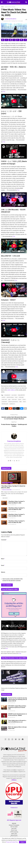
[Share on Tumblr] (14, 40)
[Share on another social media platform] (25, 40)
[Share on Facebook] (2, 40)
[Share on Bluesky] (21, 40)
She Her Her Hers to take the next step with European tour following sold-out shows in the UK (17, 699)
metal (19, 399)
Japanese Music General (10, 6)
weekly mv (12, 403)
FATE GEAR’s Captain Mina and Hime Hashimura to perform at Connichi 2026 (17, 707)
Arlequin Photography (14, 825)
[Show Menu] (2, 2)
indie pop (21, 397)
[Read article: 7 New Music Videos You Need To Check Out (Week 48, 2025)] (4, 522)
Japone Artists (14, 835)
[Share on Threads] (17, 40)
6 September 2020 (7, 21)
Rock (24, 401)
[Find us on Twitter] (9, 739)
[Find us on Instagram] (12, 739)
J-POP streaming (14, 831)
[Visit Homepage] (14, 2)
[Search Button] (26, 2)
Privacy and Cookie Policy (12, 842)
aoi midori (14, 395)
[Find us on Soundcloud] (19, 739)
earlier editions (11, 390)
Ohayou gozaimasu (13, 401)
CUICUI (3, 397)
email (19, 653)
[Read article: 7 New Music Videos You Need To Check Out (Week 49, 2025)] (4, 516)
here (7, 648)
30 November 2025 (12, 524)
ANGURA (14, 823)
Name (3, 558)
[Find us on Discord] (22, 739)
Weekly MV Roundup (7, 482)
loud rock (14, 399)
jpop (9, 399)
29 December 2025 (16, 489)
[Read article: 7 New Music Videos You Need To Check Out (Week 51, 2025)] (4, 503)
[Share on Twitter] (6, 40)
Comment (4, 539)
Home (2, 6)
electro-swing (10, 397)
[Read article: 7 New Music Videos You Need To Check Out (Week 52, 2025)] (14, 477)
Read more (6, 498)
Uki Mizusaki (5, 403)
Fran (4, 91)
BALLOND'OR (21, 395)
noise (24, 399)
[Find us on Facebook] (5, 739)
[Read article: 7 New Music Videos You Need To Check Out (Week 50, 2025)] (4, 509)
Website (3, 572)
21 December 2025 (12, 504)
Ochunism (4, 401)
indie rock (4, 399)
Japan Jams (14, 833)
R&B (21, 401)
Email (3, 565)
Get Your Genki (14, 826)
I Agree (22, 842)
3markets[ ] (7, 395)
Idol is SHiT (14, 828)
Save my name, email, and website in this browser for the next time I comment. (13, 579)
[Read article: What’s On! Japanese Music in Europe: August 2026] (4, 728)
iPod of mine (14, 830)
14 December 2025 (12, 511)
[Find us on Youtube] (16, 739)
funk (16, 397)
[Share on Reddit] (10, 40)
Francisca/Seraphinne (11, 18)
